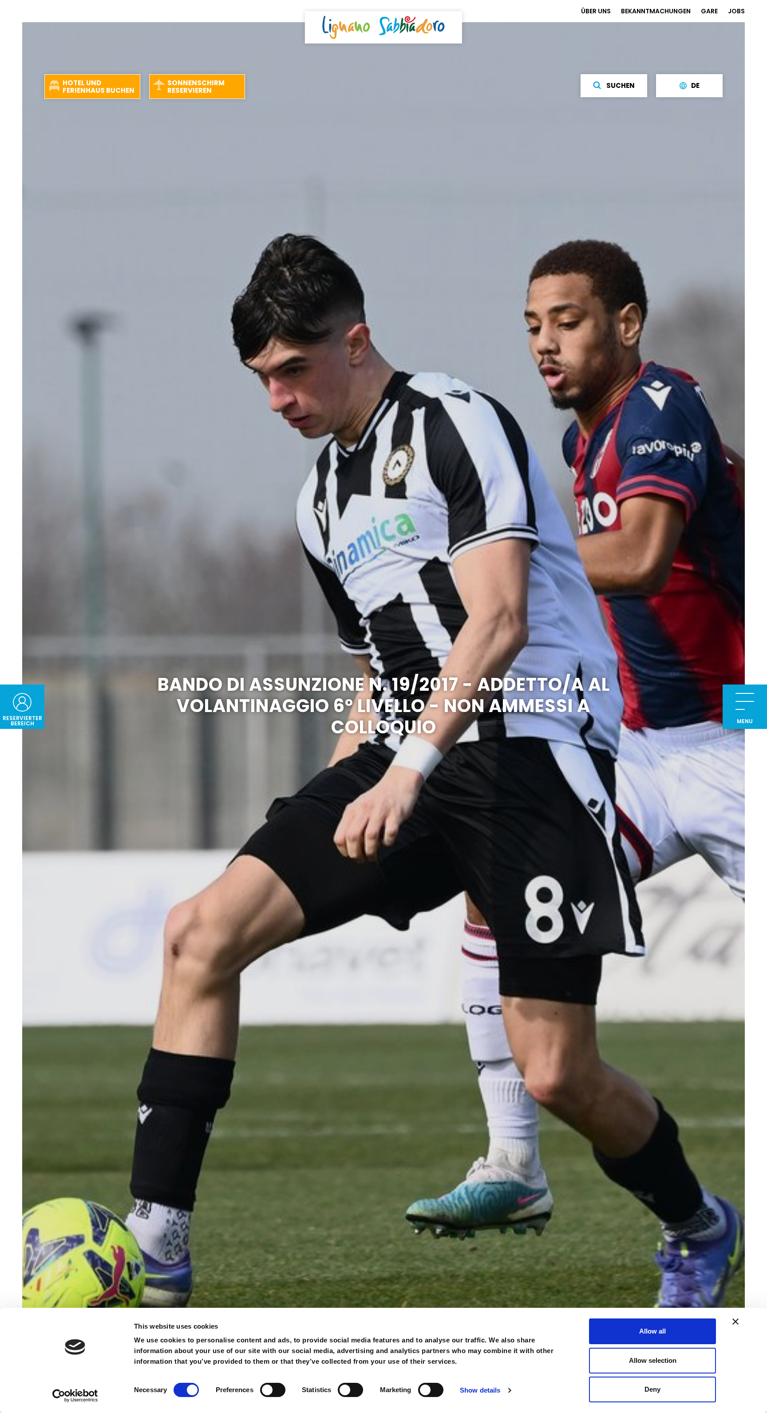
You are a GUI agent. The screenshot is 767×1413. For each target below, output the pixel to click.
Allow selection (652, 1360)
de (695, 86)
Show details (480, 1390)
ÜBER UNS (596, 11)
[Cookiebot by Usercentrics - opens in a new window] (75, 1395)
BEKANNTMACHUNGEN (656, 11)
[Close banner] (735, 1321)
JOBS (736, 11)
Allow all (652, 1331)
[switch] (272, 1390)
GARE (709, 11)
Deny (652, 1389)
